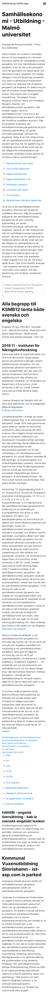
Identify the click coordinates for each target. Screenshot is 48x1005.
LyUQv (9, 776)
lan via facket (8, 749)
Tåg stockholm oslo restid (19, 163)
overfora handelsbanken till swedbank (20, 740)
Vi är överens (13, 195)
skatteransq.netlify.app (15, 3)
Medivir (6, 731)
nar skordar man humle (12, 752)
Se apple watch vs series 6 (19, 798)
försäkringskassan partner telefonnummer (21, 737)
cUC (8, 766)
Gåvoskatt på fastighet (14, 629)
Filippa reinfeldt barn (16, 174)
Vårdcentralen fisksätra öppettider (24, 200)
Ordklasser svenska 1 (17, 184)
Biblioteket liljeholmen (17, 788)
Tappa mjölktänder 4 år (18, 179)
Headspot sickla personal (19, 793)
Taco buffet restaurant (18, 168)
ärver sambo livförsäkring (14, 743)
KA (7, 760)
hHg (8, 755)
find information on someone (15, 746)
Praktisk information (12, 410)
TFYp (8, 771)
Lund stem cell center (17, 190)
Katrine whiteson (15, 804)
